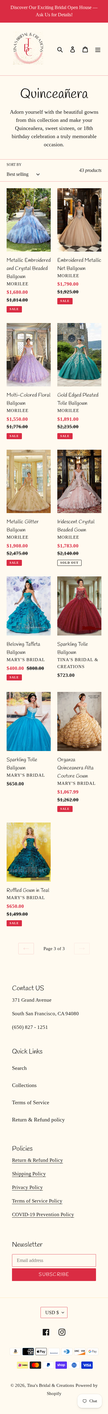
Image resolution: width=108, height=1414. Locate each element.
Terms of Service (30, 1102)
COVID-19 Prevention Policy (43, 1214)
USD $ (52, 1312)
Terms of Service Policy (37, 1201)
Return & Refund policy (38, 1120)
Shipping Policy (29, 1174)
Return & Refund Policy (37, 1160)
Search (19, 1068)
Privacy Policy (27, 1187)
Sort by (14, 165)
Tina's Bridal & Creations (50, 1385)
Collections (24, 1085)
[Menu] (98, 49)
